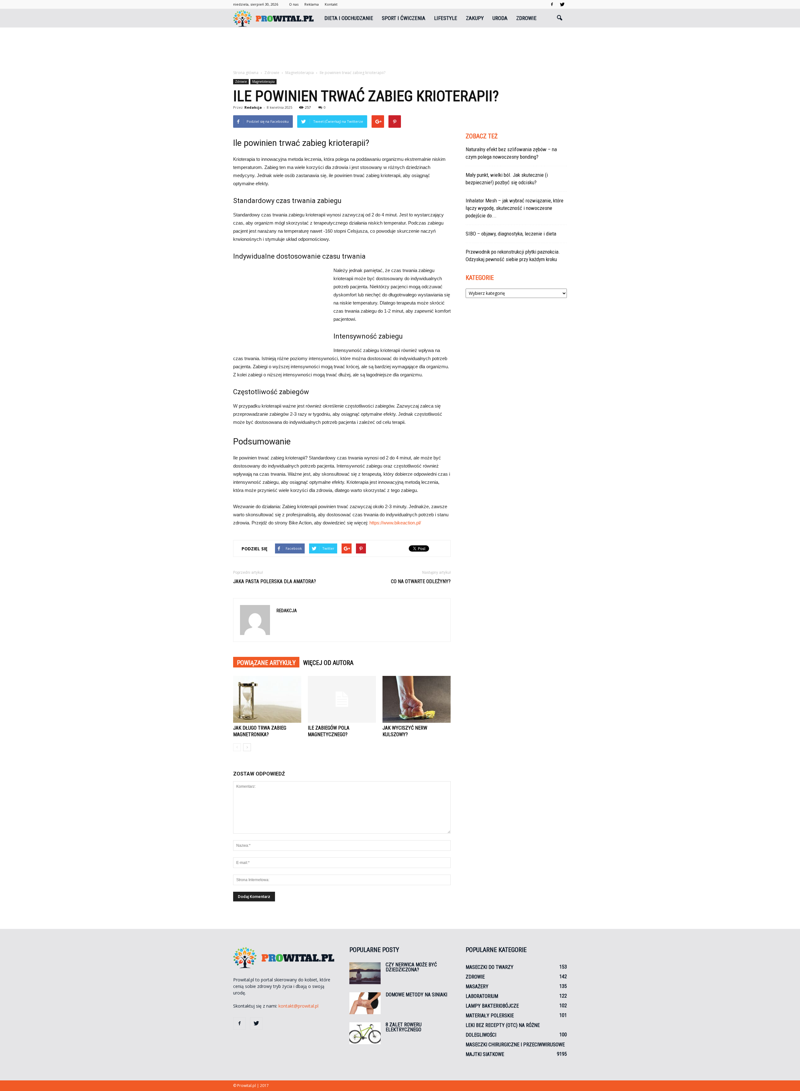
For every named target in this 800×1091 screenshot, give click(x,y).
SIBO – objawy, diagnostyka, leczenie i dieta (511, 234)
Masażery (477, 986)
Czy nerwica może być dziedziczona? (411, 967)
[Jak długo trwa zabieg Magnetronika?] (267, 699)
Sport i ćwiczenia (403, 18)
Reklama (311, 4)
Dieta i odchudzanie (348, 18)
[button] (559, 18)
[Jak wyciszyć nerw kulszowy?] (416, 699)
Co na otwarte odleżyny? (421, 581)
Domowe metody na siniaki (416, 995)
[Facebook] (552, 4)
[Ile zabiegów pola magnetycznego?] (342, 699)
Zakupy (475, 18)
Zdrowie (526, 18)
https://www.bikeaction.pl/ (395, 522)
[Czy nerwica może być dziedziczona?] (365, 973)
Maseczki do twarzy (489, 967)
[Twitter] (562, 4)
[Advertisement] (400, 49)
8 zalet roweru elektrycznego (404, 1027)
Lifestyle (445, 18)
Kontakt (331, 4)
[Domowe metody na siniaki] (365, 1003)
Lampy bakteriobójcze (492, 1006)
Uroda (500, 18)
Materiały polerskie (490, 1016)
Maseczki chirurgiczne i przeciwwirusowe (515, 1045)
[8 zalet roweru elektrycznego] (365, 1033)
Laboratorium (482, 996)
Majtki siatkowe (485, 1054)
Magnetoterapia (263, 81)
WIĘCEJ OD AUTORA (328, 663)
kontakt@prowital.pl (298, 1006)
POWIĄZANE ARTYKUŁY (266, 663)
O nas (293, 4)
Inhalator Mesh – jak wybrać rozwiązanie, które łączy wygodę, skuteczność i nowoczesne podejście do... (514, 208)
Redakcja (253, 107)
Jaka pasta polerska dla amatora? (274, 581)
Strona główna (245, 72)
